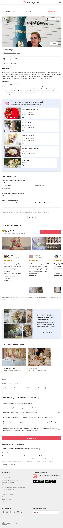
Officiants (4, 464)
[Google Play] (50, 482)
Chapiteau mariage (50, 458)
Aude (27, 7)
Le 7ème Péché (19, 444)
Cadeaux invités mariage (30, 456)
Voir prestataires (47, 332)
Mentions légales (6, 477)
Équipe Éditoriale (6, 499)
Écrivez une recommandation (50, 232)
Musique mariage (6, 458)
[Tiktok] (21, 511)
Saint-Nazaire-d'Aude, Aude (12, 53)
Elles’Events (33, 368)
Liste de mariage (28, 461)
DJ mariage (12, 464)
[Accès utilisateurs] (60, 2)
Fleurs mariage (17, 461)
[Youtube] (17, 511)
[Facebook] (3, 511)
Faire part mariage (17, 456)
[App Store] (38, 482)
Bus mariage (27, 458)
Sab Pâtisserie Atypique (30, 148)
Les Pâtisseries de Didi (30, 109)
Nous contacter (31, 438)
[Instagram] (14, 511)
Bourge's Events (9, 368)
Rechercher (52, 11)
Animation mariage (7, 461)
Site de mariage (6, 504)
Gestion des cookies (7, 485)
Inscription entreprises (7, 494)
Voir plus (31, 217)
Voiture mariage (17, 458)
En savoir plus (6, 95)
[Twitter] (7, 511)
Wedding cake (6, 7)
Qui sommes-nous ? (7, 496)
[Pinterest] (10, 511)
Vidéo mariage (53, 456)
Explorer (54, 43)
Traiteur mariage (6, 456)
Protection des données (8, 482)
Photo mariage (43, 456)
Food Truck (51, 461)
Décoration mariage (37, 458)
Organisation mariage (40, 461)
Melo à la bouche (28, 135)
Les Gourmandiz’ (27, 122)
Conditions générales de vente (10, 480)
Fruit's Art (25, 160)
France (38, 512)
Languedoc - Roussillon (18, 7)
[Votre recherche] (4, 19)
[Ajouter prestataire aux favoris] (58, 19)
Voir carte (56, 385)
